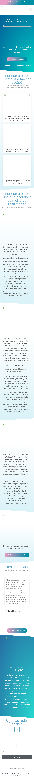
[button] (30, 9)
